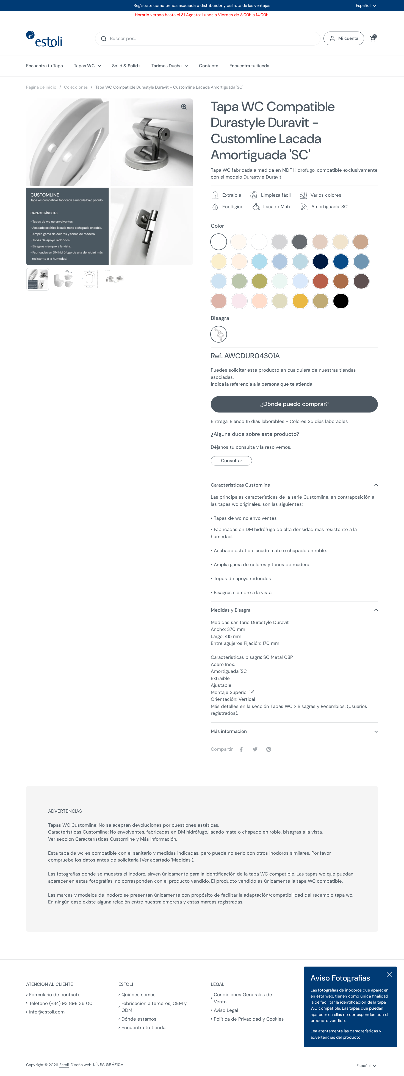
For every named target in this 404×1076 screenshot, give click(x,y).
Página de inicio (41, 87)
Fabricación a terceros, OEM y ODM (154, 1006)
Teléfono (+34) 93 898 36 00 (61, 1003)
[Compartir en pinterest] (270, 749)
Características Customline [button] (240, 485)
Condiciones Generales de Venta (243, 998)
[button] (372, 38)
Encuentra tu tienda (143, 1027)
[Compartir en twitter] (256, 749)
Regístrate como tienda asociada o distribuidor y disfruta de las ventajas (202, 5)
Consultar (231, 460)
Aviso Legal (226, 1010)
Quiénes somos (138, 995)
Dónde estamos (138, 1019)
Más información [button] (229, 731)
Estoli (64, 1064)
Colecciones (76, 87)
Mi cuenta (348, 38)
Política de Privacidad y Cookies (249, 1019)
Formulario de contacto (55, 995)
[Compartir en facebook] (242, 749)
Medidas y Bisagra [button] (230, 610)
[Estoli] (44, 39)
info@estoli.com (47, 1012)
